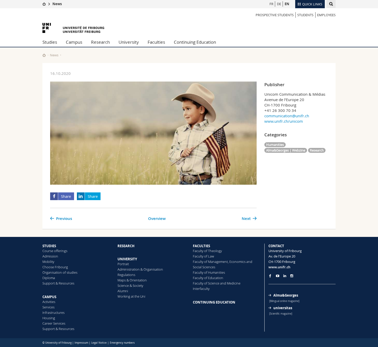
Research (100, 42)
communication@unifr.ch (286, 115)
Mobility (48, 261)
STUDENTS (305, 15)
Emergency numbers (122, 342)
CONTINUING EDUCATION (214, 302)
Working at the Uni (131, 296)
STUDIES (49, 246)
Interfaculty (201, 288)
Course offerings (54, 250)
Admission (50, 256)
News (57, 4)
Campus (74, 42)
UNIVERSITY (127, 259)
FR (271, 4)
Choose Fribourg (55, 267)
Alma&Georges (285, 295)
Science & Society (130, 285)
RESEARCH (126, 246)
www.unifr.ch (279, 267)
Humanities (275, 144)
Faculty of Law (203, 256)
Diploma (48, 277)
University (129, 42)
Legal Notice (99, 342)
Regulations (126, 274)
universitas (282, 308)
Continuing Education (195, 42)
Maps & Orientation (132, 280)
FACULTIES (201, 246)
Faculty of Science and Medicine (216, 283)
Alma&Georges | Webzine (285, 150)
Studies (49, 42)
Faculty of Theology (207, 250)
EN (287, 4)
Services (48, 307)
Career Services (53, 323)
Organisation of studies (59, 272)
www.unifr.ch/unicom (283, 121)
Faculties (156, 42)
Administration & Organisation (140, 269)
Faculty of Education (208, 277)
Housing (48, 318)
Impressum (81, 342)
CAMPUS (49, 297)
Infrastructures (53, 312)
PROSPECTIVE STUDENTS (275, 15)
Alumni (123, 291)
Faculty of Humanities (209, 272)
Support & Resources (58, 283)
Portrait (123, 264)
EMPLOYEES (326, 15)
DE (279, 4)
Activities (48, 301)
